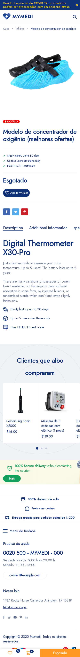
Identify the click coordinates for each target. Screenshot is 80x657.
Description (13, 228)
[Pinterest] (24, 211)
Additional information (48, 228)
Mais (12, 478)
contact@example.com (24, 575)
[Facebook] (6, 211)
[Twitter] (15, 211)
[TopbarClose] (77, 5)
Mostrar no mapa (14, 607)
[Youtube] (26, 618)
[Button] (75, 17)
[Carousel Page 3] (46, 448)
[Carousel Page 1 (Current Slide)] (37, 448)
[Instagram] (15, 618)
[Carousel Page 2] (41, 448)
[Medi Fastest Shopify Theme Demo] (18, 17)
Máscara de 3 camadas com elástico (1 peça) (52, 426)
